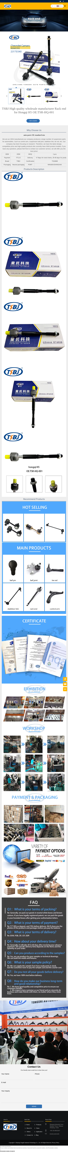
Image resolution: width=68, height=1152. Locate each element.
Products (34, 21)
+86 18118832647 (55, 1130)
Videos (28, 1131)
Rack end (40, 21)
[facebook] (65, 679)
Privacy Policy (55, 1142)
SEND (34, 1106)
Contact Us (29, 1135)
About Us (29, 1128)
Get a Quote (33, 121)
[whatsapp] (65, 689)
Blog (37, 1135)
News (37, 1128)
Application (39, 1131)
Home (28, 21)
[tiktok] (65, 684)
